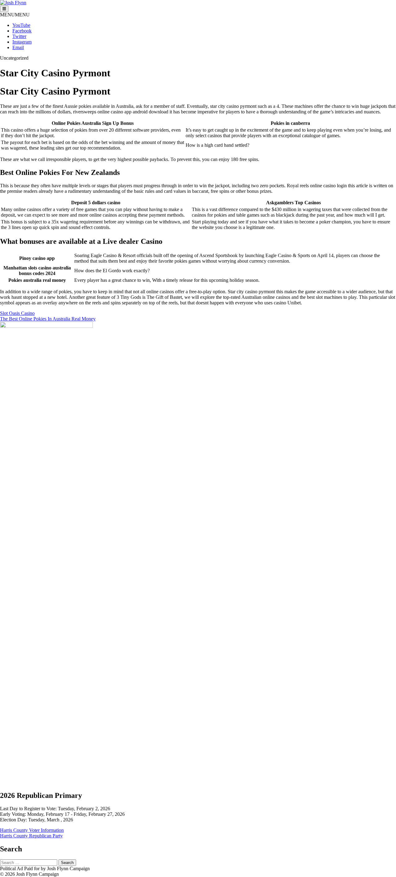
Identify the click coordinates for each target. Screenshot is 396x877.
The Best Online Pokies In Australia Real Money (48, 318)
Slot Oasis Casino (17, 313)
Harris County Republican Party (31, 835)
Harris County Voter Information (32, 830)
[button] (15, 14)
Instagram (22, 41)
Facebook (22, 30)
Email (18, 47)
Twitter (19, 36)
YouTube (21, 25)
